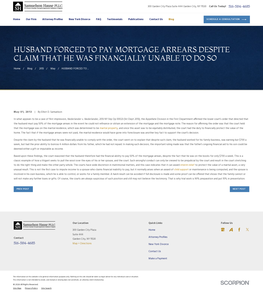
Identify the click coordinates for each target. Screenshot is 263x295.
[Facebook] (239, 229)
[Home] (38, 6)
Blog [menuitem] (171, 19)
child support (181, 170)
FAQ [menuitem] (98, 19)
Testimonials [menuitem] (115, 19)
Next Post (239, 189)
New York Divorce (159, 244)
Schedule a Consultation (223, 19)
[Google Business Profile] (223, 229)
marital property (109, 128)
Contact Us (155, 251)
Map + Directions (82, 243)
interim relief (187, 165)
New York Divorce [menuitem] (79, 19)
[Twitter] (247, 229)
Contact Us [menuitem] (156, 19)
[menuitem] (17, 288)
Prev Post (23, 189)
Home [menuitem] (16, 19)
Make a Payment (158, 259)
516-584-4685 (239, 6)
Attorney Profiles (158, 237)
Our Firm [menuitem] (31, 19)
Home (152, 230)
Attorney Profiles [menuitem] (52, 19)
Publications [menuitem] (136, 19)
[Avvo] (231, 229)
